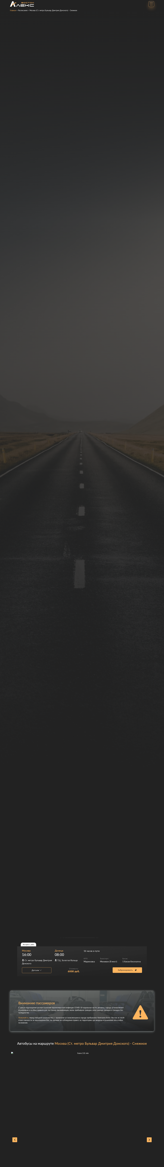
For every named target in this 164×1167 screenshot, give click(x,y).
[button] (14, 1139)
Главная (13, 10)
